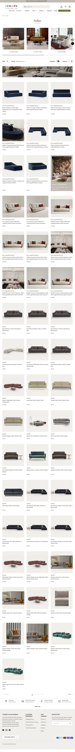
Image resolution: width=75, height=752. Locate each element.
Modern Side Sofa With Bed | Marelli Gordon (36, 613)
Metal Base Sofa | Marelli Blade (10, 505)
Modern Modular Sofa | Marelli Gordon (37, 648)
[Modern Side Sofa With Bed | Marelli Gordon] (37, 598)
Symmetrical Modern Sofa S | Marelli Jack (61, 365)
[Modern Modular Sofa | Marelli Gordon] (37, 634)
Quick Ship (11, 10)
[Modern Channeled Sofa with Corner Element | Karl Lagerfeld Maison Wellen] (37, 130)
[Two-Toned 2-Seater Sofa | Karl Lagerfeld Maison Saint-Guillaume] (37, 206)
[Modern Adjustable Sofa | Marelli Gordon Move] (13, 385)
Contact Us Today (37, 74)
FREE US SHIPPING (59, 184)
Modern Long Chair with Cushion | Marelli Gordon (60, 578)
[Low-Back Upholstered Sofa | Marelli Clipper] (13, 455)
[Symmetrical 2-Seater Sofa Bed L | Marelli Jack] (13, 314)
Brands (43, 728)
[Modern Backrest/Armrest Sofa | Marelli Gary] (13, 669)
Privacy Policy (29, 725)
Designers (49, 10)
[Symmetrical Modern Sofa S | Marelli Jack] (62, 349)
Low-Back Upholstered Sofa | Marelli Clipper (12, 470)
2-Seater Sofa (13, 52)
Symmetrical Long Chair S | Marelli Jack (37, 541)
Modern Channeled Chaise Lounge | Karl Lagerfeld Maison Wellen (13, 181)
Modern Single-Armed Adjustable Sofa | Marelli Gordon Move (37, 578)
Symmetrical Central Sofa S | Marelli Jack (12, 365)
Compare (52, 61)
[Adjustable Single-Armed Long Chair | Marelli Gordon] (13, 562)
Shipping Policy (30, 719)
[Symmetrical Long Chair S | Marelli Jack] (37, 526)
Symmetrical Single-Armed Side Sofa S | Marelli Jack (61, 542)
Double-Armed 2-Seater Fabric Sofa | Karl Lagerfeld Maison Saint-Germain (37, 258)
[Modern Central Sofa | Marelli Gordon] (62, 598)
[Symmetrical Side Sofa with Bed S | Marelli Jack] (13, 526)
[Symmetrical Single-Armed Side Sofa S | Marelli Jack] (62, 526)
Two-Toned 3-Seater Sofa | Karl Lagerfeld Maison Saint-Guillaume (11, 222)
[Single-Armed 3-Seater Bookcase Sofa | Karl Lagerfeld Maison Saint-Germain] (62, 242)
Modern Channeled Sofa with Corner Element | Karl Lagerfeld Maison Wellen (37, 146)
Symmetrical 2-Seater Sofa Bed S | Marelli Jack (60, 329)
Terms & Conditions (31, 728)
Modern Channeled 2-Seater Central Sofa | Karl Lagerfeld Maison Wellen (61, 108)
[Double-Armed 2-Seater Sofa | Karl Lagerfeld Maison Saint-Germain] (62, 206)
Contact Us (44, 722)
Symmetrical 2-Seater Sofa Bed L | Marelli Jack (11, 329)
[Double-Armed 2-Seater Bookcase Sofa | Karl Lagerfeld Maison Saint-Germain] (62, 278)
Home (3, 15)
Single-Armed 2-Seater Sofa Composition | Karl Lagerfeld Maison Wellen (12, 109)
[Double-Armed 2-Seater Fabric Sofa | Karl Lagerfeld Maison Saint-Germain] (37, 242)
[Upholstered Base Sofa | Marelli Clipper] (62, 455)
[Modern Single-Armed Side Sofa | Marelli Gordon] (13, 634)
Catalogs (43, 725)
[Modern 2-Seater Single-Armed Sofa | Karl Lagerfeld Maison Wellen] (37, 93)
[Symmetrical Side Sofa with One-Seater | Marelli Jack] (37, 349)
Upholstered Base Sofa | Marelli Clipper (61, 470)
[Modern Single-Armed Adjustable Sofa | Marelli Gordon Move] (37, 562)
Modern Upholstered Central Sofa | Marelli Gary (60, 649)
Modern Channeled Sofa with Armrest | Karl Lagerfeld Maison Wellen (37, 181)
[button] (69, 6)
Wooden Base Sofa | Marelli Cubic (60, 400)
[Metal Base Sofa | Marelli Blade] (13, 491)
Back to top (37, 706)
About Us (43, 719)
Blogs (42, 731)
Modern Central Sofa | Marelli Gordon (61, 613)
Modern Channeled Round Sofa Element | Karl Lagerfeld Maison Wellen (13, 146)
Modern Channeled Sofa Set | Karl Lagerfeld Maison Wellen (60, 146)
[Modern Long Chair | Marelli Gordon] (13, 598)
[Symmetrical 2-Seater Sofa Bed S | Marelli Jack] (62, 314)
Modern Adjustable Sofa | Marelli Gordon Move (11, 401)
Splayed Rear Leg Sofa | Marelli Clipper (37, 470)
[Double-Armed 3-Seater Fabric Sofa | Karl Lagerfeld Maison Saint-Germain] (13, 242)
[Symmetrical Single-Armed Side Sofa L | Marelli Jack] (62, 491)
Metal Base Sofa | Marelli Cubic (35, 400)
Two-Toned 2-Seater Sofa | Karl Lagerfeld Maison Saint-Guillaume (36, 222)
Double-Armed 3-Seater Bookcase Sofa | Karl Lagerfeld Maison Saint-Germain (37, 293)
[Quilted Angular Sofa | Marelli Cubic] (13, 421)
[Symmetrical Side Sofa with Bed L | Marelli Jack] (37, 491)
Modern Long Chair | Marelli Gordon (12, 613)
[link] (16, 694)
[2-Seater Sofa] (13, 38)
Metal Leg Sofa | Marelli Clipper (59, 436)
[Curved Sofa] (62, 38)
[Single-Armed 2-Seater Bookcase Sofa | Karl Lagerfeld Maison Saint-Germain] (13, 278)
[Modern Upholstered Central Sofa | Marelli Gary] (62, 634)
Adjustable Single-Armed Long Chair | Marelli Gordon (12, 578)
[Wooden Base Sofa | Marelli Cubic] (62, 385)
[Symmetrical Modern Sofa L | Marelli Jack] (37, 314)
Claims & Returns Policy (32, 722)
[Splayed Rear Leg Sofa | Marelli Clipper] (37, 455)
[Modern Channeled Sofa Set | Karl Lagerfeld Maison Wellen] (62, 130)
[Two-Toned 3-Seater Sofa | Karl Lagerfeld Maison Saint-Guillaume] (13, 206)
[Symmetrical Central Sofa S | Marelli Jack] (13, 349)
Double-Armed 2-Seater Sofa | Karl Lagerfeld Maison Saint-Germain (60, 222)
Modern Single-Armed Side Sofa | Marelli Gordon (11, 649)
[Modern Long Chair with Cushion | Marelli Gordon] (62, 562)
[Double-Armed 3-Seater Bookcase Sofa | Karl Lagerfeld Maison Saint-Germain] (37, 278)
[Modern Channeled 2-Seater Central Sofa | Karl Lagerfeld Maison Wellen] (62, 93)
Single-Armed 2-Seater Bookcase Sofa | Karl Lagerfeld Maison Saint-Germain (13, 293)
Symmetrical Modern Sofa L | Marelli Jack (36, 329)
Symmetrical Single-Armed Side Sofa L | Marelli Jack (62, 506)
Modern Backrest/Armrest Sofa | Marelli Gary (13, 685)
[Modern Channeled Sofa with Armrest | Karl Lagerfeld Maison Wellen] (37, 166)
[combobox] (36, 6)
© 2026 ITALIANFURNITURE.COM (9, 744)
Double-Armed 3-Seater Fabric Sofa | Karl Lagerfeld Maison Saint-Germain (12, 258)
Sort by (13, 61)
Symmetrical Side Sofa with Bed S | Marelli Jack (12, 542)
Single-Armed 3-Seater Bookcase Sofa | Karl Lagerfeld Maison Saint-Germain (62, 258)
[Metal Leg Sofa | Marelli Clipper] (62, 421)
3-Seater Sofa (37, 52)
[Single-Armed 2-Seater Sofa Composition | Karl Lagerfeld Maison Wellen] (13, 93)
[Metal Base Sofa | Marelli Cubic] (37, 385)
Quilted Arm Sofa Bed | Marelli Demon (37, 436)
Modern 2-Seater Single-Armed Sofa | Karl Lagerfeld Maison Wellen (37, 108)
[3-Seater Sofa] (37, 38)
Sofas (7, 15)
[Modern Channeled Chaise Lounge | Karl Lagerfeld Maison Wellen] (13, 166)
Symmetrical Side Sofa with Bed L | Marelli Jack (36, 506)
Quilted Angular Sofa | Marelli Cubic (12, 436)
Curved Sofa (62, 52)
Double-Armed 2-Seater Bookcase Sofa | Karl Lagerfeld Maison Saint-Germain (61, 293)
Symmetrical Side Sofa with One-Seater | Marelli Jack (37, 365)
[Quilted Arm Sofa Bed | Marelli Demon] (37, 421)
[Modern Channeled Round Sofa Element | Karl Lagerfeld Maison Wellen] (13, 130)
